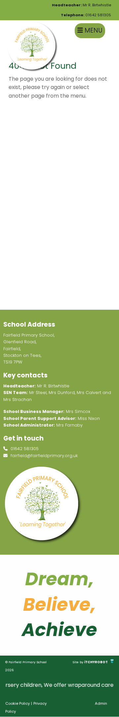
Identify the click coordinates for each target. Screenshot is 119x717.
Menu (92, 30)
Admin (101, 703)
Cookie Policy (17, 703)
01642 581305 (86, 15)
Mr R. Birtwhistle (81, 5)
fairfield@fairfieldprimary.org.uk (43, 455)
